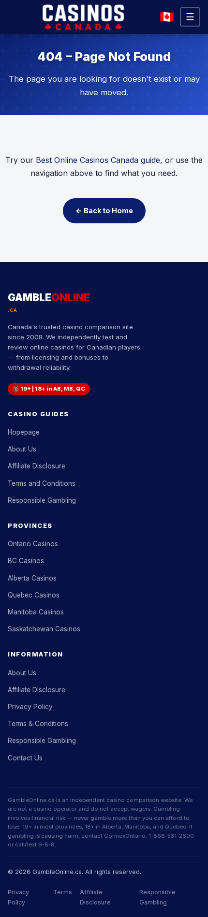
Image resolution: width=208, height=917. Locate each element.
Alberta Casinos (32, 578)
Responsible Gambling (42, 500)
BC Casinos (26, 561)
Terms (62, 892)
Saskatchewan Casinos (44, 629)
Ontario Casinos (33, 544)
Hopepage (24, 432)
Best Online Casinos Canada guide (98, 160)
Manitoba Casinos (36, 612)
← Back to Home (104, 210)
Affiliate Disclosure (36, 466)
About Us (22, 449)
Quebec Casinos (33, 595)
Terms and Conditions (41, 483)
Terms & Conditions (38, 724)
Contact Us (25, 758)
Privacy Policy (30, 707)
